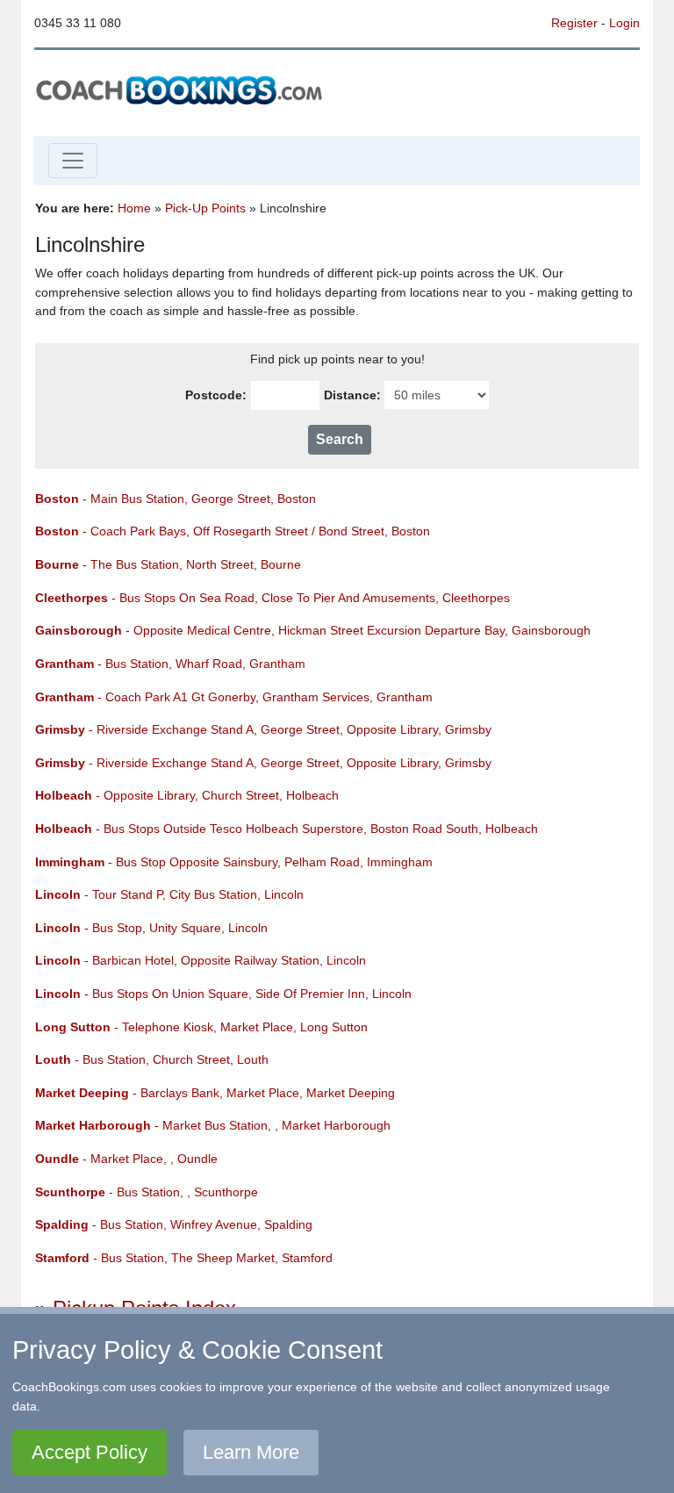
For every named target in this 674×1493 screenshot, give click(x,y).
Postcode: (216, 395)
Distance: (352, 395)
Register (574, 23)
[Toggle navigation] (72, 160)
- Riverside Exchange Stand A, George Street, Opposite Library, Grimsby (263, 729)
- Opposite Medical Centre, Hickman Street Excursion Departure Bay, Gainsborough (313, 630)
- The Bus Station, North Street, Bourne (168, 564)
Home (134, 208)
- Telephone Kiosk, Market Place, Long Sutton (201, 1027)
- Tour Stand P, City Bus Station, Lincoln (169, 894)
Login (624, 23)
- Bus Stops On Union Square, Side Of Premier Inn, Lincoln (223, 994)
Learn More (251, 1452)
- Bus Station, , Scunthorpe (146, 1192)
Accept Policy (89, 1452)
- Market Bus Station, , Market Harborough (213, 1125)
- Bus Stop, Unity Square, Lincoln (151, 928)
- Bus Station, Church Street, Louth (152, 1059)
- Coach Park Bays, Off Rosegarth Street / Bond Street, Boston (232, 531)
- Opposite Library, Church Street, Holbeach (187, 795)
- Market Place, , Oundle (126, 1159)
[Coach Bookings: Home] (179, 89)
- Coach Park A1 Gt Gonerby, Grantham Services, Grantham (234, 697)
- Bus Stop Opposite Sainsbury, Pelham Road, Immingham (234, 862)
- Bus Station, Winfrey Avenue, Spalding (173, 1224)
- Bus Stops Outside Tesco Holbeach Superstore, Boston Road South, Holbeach (286, 829)
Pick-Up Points (205, 208)
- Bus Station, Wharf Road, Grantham (170, 664)
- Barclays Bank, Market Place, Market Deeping (215, 1093)
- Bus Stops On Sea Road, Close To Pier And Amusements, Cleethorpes (272, 598)
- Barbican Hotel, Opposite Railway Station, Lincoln (200, 960)
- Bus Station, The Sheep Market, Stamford (184, 1258)
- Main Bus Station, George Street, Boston (175, 499)
